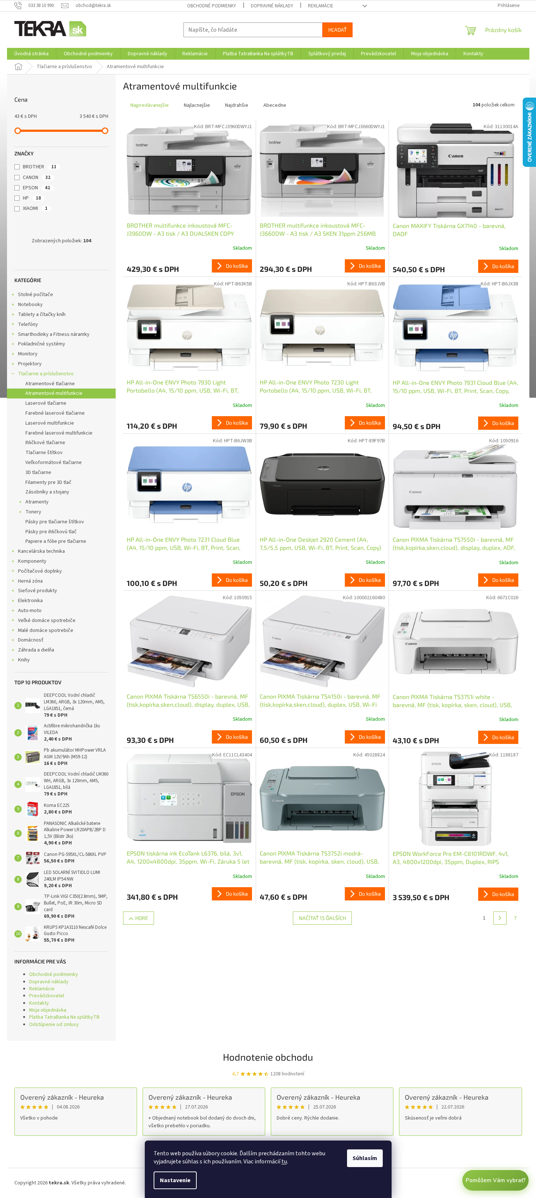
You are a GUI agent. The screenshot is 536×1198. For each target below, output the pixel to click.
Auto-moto (30, 610)
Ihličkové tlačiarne (45, 442)
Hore (141, 918)
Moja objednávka (47, 1010)
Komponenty (32, 561)
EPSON (36, 188)
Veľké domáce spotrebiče (47, 620)
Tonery (33, 512)
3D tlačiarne (38, 472)
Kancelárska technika (41, 551)
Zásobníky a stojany (47, 492)
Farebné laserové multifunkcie (58, 433)
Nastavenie (175, 1180)
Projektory (30, 364)
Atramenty (37, 502)
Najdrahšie (236, 105)
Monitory (28, 354)
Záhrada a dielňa (36, 650)
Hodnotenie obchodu (268, 1056)
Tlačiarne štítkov (44, 452)
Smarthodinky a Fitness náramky (54, 334)
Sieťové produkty (37, 590)
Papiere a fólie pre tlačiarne (55, 541)
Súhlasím (365, 1158)
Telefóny (28, 324)
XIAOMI (35, 208)
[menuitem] (31, 54)
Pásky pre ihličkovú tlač (51, 531)
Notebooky (30, 304)
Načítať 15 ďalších (322, 918)
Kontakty (39, 1003)
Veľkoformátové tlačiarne (53, 462)
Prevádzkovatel (46, 995)
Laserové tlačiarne (45, 403)
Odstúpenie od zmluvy (54, 1024)
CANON (36, 177)
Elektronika (30, 600)
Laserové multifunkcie (49, 423)
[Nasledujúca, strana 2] (500, 918)
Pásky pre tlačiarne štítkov (54, 522)
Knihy (24, 660)
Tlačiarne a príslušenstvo (46, 373)
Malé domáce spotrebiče (45, 630)
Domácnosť (30, 640)
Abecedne (274, 105)
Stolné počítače (35, 294)
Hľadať (337, 30)
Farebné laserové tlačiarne (55, 413)
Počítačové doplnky (40, 571)
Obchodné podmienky (211, 6)
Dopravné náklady (272, 6)
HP (32, 198)
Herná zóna (30, 581)
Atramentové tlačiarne (50, 383)
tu (284, 1161)
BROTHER (39, 167)
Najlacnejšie (197, 105)
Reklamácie (320, 6)
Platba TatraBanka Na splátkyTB (64, 1017)
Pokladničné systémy (41, 344)
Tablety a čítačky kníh (42, 314)
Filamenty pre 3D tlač (48, 482)
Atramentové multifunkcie (54, 393)
